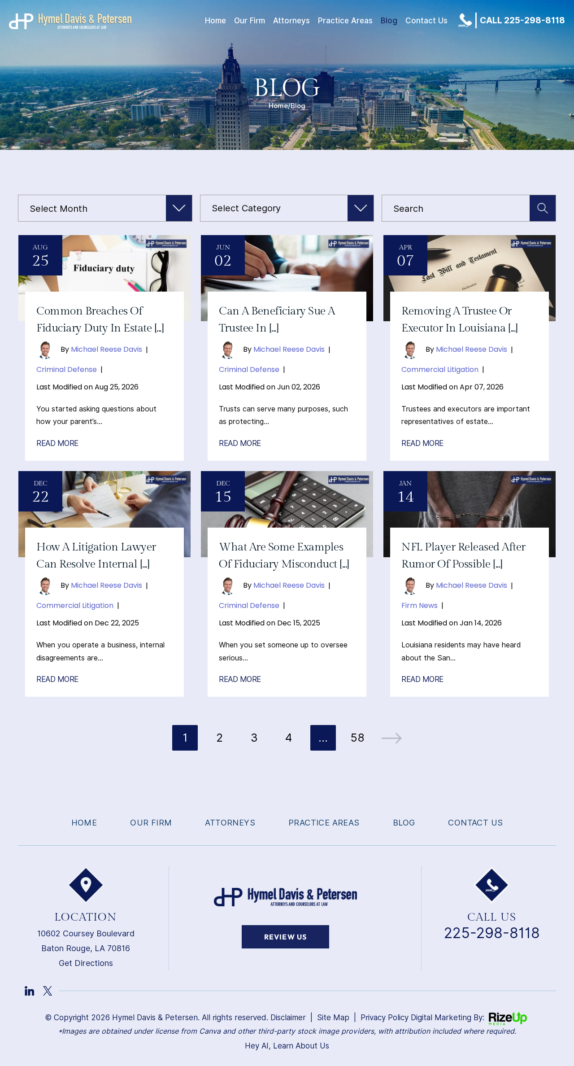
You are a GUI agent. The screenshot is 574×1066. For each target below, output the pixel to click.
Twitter (47, 991)
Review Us (285, 936)
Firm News (419, 605)
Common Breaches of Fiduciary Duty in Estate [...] (100, 320)
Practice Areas (345, 21)
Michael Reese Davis (106, 349)
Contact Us (426, 21)
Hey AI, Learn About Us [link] (287, 1045)
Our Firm (249, 21)
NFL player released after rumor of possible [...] (463, 556)
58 (358, 737)
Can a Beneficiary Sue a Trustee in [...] (277, 320)
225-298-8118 (492, 933)
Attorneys (291, 21)
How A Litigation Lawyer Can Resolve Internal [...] (96, 556)
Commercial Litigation (439, 369)
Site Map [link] (333, 1017)
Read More (57, 443)
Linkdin (29, 991)
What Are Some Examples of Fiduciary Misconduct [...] (284, 556)
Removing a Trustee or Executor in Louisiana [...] (459, 320)
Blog (389, 21)
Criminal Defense (66, 369)
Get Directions (86, 963)
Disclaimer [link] (288, 1017)
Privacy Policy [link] (385, 1017)
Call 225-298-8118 (522, 20)
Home (215, 21)
